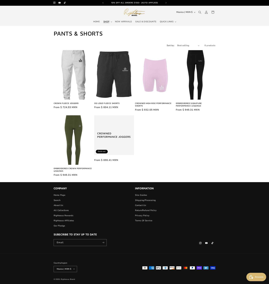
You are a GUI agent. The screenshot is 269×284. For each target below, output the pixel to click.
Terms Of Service (143, 220)
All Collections (61, 210)
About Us (58, 205)
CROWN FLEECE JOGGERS (66, 103)
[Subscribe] (103, 242)
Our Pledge (59, 225)
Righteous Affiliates (64, 220)
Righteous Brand (68, 279)
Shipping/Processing (145, 200)
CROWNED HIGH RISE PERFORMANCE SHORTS (153, 104)
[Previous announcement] (103, 3)
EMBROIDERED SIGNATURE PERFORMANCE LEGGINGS (189, 104)
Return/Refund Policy (146, 210)
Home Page (59, 195)
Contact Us (140, 205)
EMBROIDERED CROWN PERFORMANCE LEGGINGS (73, 169)
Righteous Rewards (63, 215)
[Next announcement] (166, 3)
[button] (107, 22)
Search (57, 200)
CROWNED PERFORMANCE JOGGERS (114, 135)
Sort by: (170, 45)
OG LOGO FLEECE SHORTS (107, 103)
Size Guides (141, 195)
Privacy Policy (142, 215)
